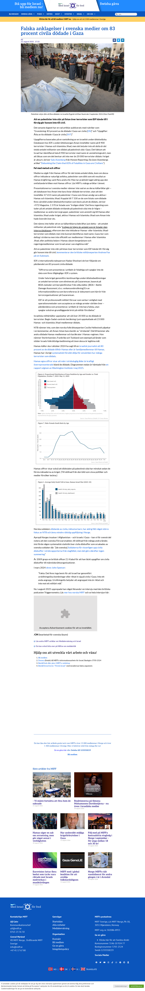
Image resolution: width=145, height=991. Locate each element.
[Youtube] (104, 962)
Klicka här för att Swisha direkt (114, 939)
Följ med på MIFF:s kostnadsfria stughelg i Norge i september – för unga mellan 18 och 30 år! (100, 838)
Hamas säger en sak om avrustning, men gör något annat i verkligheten (43, 836)
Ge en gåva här (60, 750)
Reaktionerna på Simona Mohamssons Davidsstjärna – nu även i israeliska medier (91, 804)
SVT (69, 134)
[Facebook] (96, 962)
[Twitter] (100, 962)
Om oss (90, 14)
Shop (57, 14)
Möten (50, 14)
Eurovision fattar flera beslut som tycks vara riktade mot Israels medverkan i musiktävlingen (44, 877)
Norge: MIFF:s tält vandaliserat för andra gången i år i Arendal (100, 874)
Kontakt (56, 939)
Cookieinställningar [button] (121, 986)
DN (89, 131)
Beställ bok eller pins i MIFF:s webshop (54, 663)
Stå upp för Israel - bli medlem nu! (29, 5)
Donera (41, 660)
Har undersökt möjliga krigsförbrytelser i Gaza (72, 835)
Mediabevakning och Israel (70, 641)
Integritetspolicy (60, 949)
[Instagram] (108, 962)
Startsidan (57, 921)
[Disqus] (72, 698)
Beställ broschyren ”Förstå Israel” (52, 666)
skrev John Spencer (55, 567)
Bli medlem (13, 14)
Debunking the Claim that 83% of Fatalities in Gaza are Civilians (72, 163)
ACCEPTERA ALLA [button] (136, 986)
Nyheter (68, 14)
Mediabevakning (60, 928)
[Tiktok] (112, 962)
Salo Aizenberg (58, 159)
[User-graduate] (128, 962)
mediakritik (71, 646)
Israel (79, 14)
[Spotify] (120, 962)
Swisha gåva (109, 4)
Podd (39, 14)
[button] (114, 40)
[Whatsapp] (116, 962)
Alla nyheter (58, 925)
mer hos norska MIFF (74, 592)
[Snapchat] (124, 962)
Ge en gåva (58, 945)
